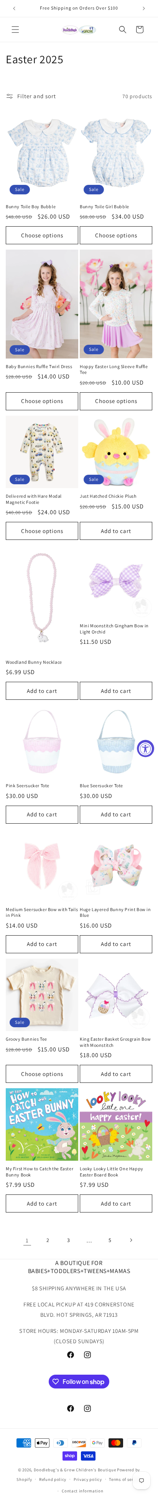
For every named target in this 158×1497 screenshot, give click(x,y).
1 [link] (27, 1240)
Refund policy (52, 1479)
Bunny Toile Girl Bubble (104, 206)
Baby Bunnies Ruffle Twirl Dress (39, 366)
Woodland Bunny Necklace (34, 662)
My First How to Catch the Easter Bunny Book (39, 1172)
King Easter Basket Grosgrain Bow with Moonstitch (115, 1042)
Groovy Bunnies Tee (26, 1039)
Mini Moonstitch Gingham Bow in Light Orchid (114, 629)
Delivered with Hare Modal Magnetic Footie (34, 499)
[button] (15, 29)
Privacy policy (88, 1479)
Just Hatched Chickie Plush (108, 496)
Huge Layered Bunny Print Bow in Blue (115, 912)
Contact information (82, 1491)
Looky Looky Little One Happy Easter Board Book (111, 1172)
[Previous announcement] (14, 8)
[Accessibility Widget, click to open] (145, 748)
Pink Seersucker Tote (27, 785)
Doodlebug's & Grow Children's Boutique (75, 1469)
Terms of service (125, 1479)
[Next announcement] (143, 8)
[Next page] (130, 1240)
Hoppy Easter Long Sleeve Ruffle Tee (114, 369)
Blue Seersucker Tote (101, 785)
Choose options (42, 235)
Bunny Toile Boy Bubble (31, 206)
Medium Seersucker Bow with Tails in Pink (42, 912)
